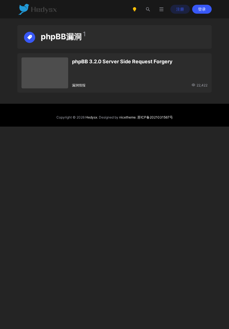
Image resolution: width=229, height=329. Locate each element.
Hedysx (91, 117)
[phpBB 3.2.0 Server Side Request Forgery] (45, 72)
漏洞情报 (78, 85)
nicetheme (127, 117)
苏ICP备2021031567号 (155, 117)
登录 (202, 9)
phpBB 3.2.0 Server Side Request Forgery (122, 61)
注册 (180, 9)
